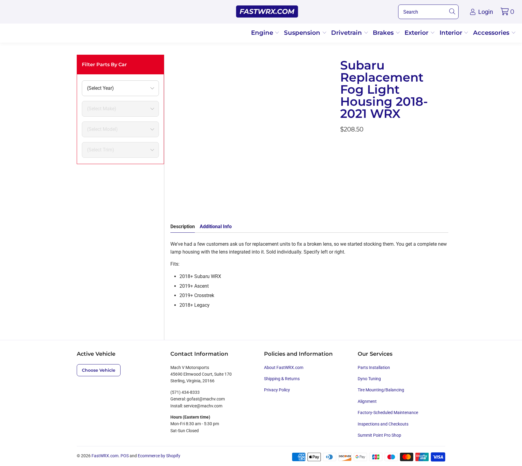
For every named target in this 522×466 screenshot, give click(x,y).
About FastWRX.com (283, 367)
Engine (263, 32)
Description (182, 226)
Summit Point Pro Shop (379, 435)
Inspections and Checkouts (383, 424)
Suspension (303, 32)
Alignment (367, 401)
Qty (343, 179)
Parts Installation (374, 367)
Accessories (492, 32)
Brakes (384, 32)
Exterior (417, 32)
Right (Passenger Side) (414, 161)
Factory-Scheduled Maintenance (388, 412)
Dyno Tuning (369, 378)
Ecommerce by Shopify (159, 455)
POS (125, 455)
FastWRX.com (105, 455)
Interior (452, 32)
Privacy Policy (277, 389)
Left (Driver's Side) (362, 161)
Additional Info (216, 226)
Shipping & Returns (282, 378)
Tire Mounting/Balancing (381, 389)
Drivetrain (347, 32)
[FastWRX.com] (267, 11)
